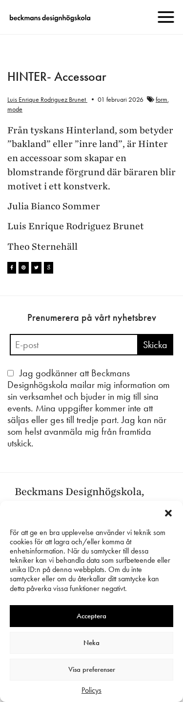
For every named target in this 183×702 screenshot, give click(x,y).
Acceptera (91, 616)
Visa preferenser (91, 669)
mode (14, 109)
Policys (91, 690)
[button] (168, 513)
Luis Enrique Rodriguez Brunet (47, 99)
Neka (91, 642)
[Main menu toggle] (166, 17)
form (161, 99)
